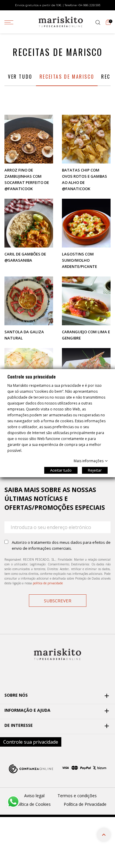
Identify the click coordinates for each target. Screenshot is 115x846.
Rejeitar (95, 470)
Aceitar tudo (61, 470)
